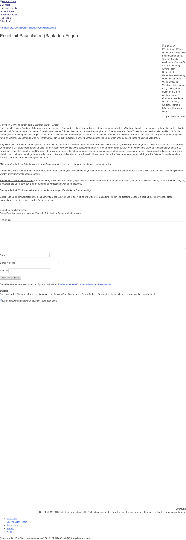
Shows (18, 28)
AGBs (9, 532)
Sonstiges (43, 28)
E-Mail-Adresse (8, 263)
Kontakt (52, 28)
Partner (10, 528)
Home (3, 28)
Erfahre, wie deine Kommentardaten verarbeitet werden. (85, 284)
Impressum (12, 518)
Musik (24, 28)
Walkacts (10, 28)
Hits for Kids (33, 28)
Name (3, 255)
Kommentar (6, 220)
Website (4, 270)
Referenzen (12, 525)
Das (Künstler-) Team (17, 522)
